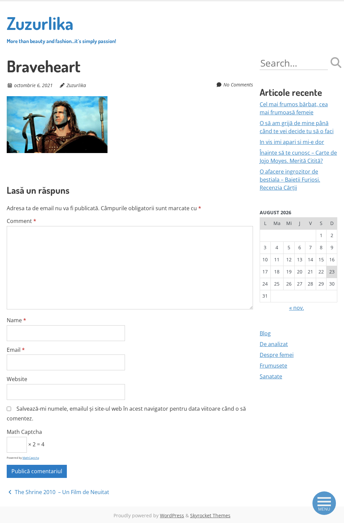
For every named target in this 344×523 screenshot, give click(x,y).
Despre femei (277, 355)
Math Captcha (24, 432)
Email (16, 349)
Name (16, 320)
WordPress (172, 515)
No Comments (238, 84)
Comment (21, 221)
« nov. (296, 307)
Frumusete (273, 365)
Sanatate (271, 376)
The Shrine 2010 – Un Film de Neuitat (61, 492)
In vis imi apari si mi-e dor (292, 142)
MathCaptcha (31, 457)
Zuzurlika (61, 28)
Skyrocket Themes (210, 515)
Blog (265, 333)
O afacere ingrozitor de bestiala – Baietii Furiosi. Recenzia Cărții (290, 179)
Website (17, 379)
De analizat (274, 344)
